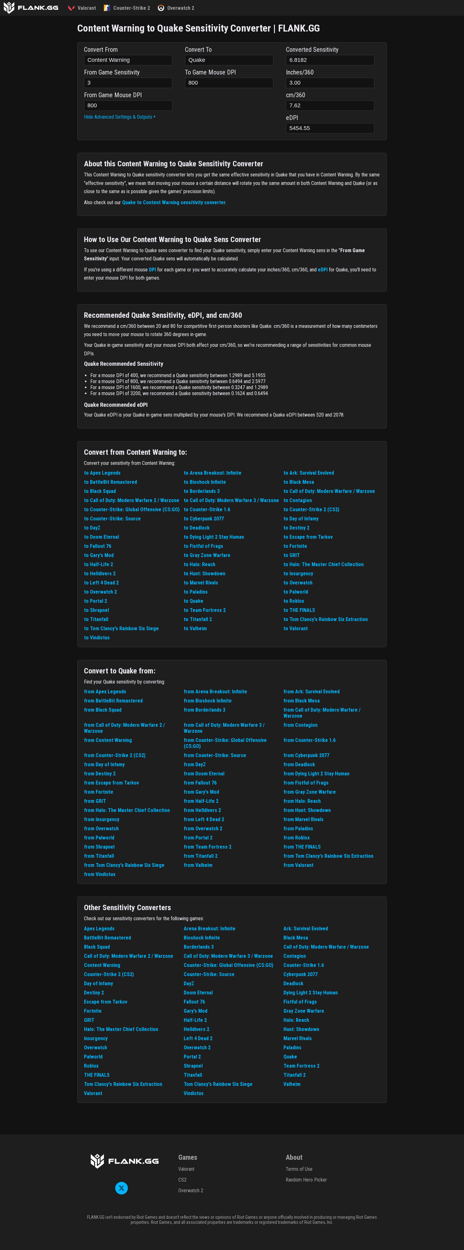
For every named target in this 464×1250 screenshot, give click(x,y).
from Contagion (300, 725)
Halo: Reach (296, 1020)
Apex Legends (99, 929)
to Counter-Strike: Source (112, 519)
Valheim (291, 1084)
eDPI (323, 270)
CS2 (182, 1180)
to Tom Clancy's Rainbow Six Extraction (325, 619)
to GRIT (291, 555)
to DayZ (92, 528)
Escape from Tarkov (105, 1002)
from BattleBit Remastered (113, 701)
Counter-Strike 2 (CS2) (109, 974)
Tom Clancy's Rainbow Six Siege (218, 1084)
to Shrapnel (96, 610)
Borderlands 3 (199, 947)
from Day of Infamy (104, 764)
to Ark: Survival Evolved (308, 473)
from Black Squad (103, 710)
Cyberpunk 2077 (300, 974)
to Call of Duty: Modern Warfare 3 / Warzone (231, 500)
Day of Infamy (98, 983)
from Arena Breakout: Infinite (215, 692)
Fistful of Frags (300, 1002)
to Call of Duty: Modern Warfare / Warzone (329, 491)
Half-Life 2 (195, 1020)
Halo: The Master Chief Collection (121, 1029)
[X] (121, 1193)
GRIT (89, 1020)
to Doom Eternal (101, 537)
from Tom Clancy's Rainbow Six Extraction (328, 856)
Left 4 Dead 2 (198, 1038)
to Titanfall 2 (198, 619)
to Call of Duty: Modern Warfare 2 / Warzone (131, 500)
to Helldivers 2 (100, 574)
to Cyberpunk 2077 (204, 519)
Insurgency (96, 1038)
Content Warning (102, 965)
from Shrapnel (99, 847)
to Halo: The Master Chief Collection (323, 564)
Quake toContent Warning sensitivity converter (174, 202)
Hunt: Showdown (301, 1029)
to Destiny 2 (296, 528)
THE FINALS (97, 1075)
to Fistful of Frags (203, 546)
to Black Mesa (298, 482)
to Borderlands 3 (202, 491)
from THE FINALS (302, 847)
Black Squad (97, 947)
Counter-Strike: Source (209, 974)
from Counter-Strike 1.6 (309, 740)
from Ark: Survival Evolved (311, 692)
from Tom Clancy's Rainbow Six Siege (124, 865)
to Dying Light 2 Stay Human (214, 537)
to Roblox (293, 601)
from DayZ (195, 764)
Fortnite (93, 1011)
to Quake (193, 601)
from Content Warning (108, 740)
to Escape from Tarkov (308, 537)
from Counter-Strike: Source (215, 755)
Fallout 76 (194, 1002)
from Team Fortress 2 (207, 847)
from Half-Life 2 (201, 801)
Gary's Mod (195, 1011)
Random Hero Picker (306, 1180)
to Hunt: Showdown (204, 574)
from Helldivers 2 (202, 810)
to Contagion (297, 500)
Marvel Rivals (297, 1038)
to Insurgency (298, 574)
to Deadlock (197, 528)
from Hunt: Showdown (307, 810)
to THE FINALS (299, 610)
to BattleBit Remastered (110, 482)
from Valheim (198, 865)
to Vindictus (97, 638)
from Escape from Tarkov (111, 783)
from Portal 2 (198, 838)
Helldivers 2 (196, 1029)
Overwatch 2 (197, 1048)
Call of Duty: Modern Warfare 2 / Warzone (128, 956)
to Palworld (295, 592)
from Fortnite (98, 792)
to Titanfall (96, 619)
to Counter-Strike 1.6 (207, 509)
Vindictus (194, 1093)
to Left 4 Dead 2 (101, 583)
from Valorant (298, 865)
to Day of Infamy (300, 519)
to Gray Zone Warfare (207, 555)
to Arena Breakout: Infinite (212, 473)
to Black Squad (100, 491)
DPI (152, 270)
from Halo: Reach (302, 801)
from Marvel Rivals (303, 819)
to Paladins (196, 592)
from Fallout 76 (200, 783)
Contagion (294, 956)
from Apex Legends (105, 692)
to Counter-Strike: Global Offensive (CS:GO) (132, 509)
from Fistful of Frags (306, 783)
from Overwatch (101, 829)
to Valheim (195, 628)
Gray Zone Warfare (303, 1011)
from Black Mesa (301, 701)
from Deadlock (299, 764)
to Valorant (295, 628)
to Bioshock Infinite (205, 482)
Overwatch (95, 1048)
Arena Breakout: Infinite (209, 929)
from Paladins (298, 829)
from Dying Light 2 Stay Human (316, 774)
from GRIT (95, 801)
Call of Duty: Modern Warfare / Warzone (326, 947)
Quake (290, 1057)
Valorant (93, 1093)
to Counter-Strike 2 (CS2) (311, 509)
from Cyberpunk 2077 (306, 755)
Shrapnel (193, 1066)
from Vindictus (100, 874)
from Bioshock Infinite (208, 701)
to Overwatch (297, 583)
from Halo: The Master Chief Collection (127, 810)
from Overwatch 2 (203, 829)
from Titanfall (99, 856)
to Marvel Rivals (201, 583)
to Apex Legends (102, 473)
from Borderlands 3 (204, 710)
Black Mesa (295, 938)
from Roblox (296, 838)
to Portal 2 (95, 601)
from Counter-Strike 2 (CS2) (115, 755)
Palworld (93, 1057)
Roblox (91, 1066)
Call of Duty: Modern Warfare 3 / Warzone (228, 956)
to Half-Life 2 (98, 564)
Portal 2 (192, 1057)
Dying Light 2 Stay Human (310, 993)
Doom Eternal (198, 993)
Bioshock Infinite (202, 938)
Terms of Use (299, 1169)
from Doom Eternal (204, 774)
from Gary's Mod (201, 792)
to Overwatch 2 (100, 592)
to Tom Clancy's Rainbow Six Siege (121, 628)
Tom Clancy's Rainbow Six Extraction (123, 1084)
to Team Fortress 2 (205, 610)
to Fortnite (295, 546)
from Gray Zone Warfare (309, 792)
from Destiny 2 (100, 774)
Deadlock (293, 983)
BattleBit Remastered (107, 938)
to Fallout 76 (97, 546)
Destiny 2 (94, 993)
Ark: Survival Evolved (305, 929)
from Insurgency (101, 819)
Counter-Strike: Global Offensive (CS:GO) (228, 965)
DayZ (189, 983)
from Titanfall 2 (200, 856)
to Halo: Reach (199, 564)
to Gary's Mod (99, 555)
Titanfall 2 (294, 1075)
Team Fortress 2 (301, 1066)
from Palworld (99, 838)
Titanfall (193, 1075)
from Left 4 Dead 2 (204, 819)
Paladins (292, 1048)
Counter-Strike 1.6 (303, 965)
